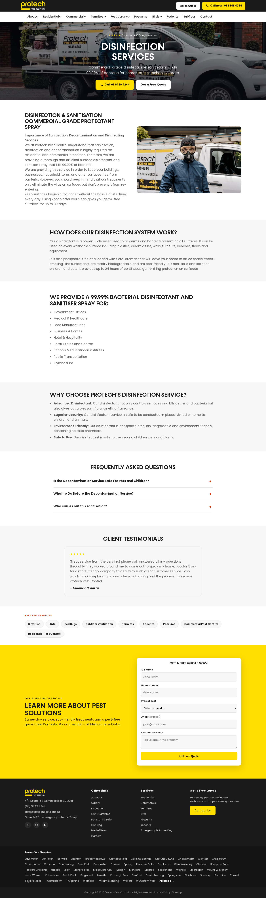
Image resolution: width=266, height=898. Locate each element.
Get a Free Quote (153, 84)
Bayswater (31, 859)
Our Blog (96, 825)
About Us (96, 797)
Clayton (203, 859)
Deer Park (84, 864)
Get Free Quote (189, 756)
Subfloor (189, 16)
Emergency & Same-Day (156, 830)
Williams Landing (108, 881)
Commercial (75, 16)
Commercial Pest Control (201, 624)
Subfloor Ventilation (99, 624)
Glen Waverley (183, 864)
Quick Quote (188, 6)
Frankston (164, 864)
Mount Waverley (217, 870)
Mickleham (165, 870)
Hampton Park (219, 864)
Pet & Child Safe (101, 819)
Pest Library (119, 16)
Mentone (135, 870)
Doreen (115, 864)
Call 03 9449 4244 (117, 84)
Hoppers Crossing (36, 870)
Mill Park (181, 870)
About (31, 16)
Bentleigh (48, 859)
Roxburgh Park (119, 875)
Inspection (97, 808)
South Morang (155, 875)
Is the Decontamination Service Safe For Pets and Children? (101, 481)
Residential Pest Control (44, 634)
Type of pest (148, 701)
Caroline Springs (141, 859)
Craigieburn (219, 859)
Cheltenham (186, 859)
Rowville (101, 875)
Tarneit (234, 875)
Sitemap (177, 892)
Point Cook (70, 875)
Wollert (127, 881)
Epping (128, 864)
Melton (121, 870)
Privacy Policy (162, 892)
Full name (147, 669)
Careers (96, 836)
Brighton (76, 859)
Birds (155, 16)
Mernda (149, 870)
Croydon (49, 864)
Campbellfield (118, 859)
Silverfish (34, 624)
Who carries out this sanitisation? (80, 506)
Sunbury (205, 875)
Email (150, 717)
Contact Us (203, 810)
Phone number (150, 685)
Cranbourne (32, 864)
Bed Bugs (71, 624)
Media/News (99, 830)
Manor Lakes (81, 870)
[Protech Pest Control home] (33, 5)
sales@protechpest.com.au (42, 812)
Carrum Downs (164, 859)
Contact (206, 16)
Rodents (172, 16)
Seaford (137, 875)
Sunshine (220, 875)
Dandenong (66, 864)
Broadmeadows (95, 859)
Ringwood (87, 875)
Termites (97, 16)
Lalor (67, 870)
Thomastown (53, 881)
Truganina (72, 881)
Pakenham (52, 875)
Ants (52, 624)
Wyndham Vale (145, 881)
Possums (140, 16)
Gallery (95, 803)
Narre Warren (33, 875)
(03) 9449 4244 (35, 806)
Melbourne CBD (103, 870)
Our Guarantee (100, 814)
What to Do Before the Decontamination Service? (93, 493)
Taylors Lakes (33, 881)
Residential (51, 16)
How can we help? (152, 732)
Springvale (174, 875)
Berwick (62, 859)
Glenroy (201, 864)
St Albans (190, 875)
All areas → (166, 881)
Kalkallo (55, 870)
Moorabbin (196, 870)
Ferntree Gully (145, 864)
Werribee (88, 881)
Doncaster (100, 864)
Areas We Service (38, 852)
